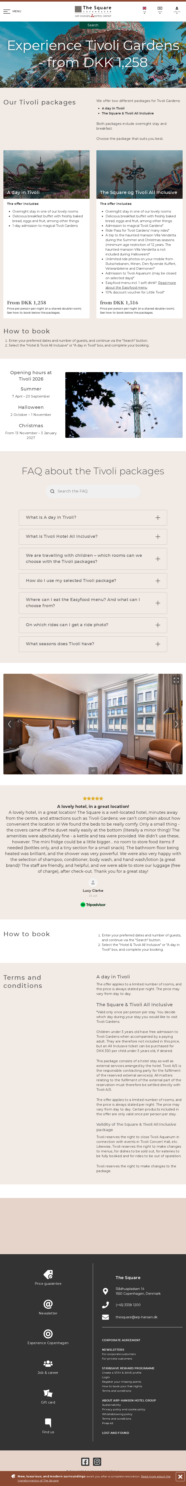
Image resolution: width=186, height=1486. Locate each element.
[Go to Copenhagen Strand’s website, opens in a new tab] (82, 1228)
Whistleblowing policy (117, 1414)
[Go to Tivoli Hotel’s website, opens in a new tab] (146, 1228)
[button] (158, 518)
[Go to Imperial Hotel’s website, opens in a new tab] (104, 1228)
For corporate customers (119, 1354)
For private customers (117, 1358)
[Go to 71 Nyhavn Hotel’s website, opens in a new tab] (61, 1228)
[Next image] (176, 724)
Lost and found (115, 1433)
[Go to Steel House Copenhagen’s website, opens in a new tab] (114, 1241)
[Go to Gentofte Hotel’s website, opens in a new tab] (72, 1241)
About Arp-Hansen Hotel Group (129, 1400)
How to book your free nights (122, 1386)
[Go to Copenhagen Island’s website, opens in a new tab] (50, 1241)
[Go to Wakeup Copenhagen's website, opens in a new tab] (93, 1241)
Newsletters (113, 1349)
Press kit (108, 1423)
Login (106, 1377)
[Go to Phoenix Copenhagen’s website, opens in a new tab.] (40, 1228)
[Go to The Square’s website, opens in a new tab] (125, 1228)
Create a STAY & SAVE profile (121, 1372)
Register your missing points (121, 1381)
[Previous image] (9, 724)
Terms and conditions (116, 1390)
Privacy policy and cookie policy (124, 1409)
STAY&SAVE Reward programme (128, 1368)
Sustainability (111, 1404)
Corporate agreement (121, 1340)
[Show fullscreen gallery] (176, 680)
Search (93, 25)
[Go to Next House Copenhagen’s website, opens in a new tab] (136, 1241)
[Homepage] (93, 11)
